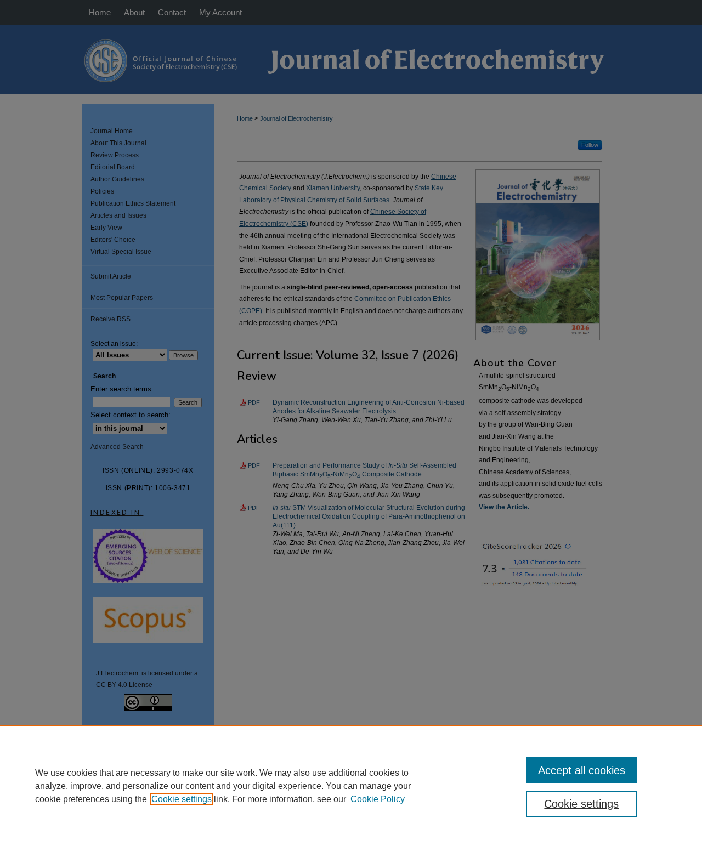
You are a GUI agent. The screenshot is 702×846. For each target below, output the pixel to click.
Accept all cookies (581, 770)
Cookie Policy (377, 799)
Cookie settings (181, 799)
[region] (351, 785)
